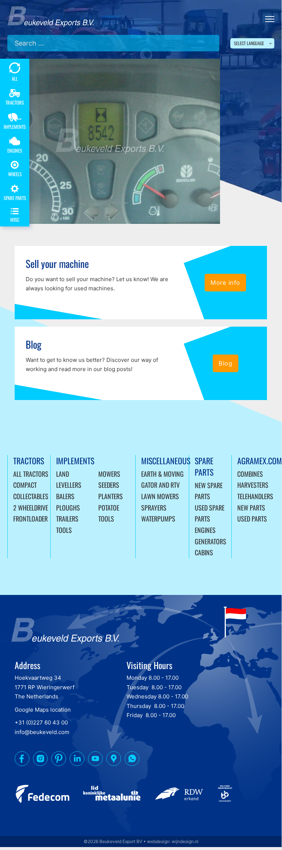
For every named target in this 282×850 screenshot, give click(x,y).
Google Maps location (43, 709)
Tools (64, 530)
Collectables (30, 496)
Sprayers (153, 507)
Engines (205, 530)
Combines (250, 474)
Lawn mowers (160, 496)
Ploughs (68, 507)
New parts (251, 507)
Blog (225, 363)
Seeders (108, 485)
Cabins (204, 552)
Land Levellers (68, 479)
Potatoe (108, 507)
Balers (65, 496)
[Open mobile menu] (269, 19)
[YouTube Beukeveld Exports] (95, 760)
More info (225, 282)
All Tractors (30, 474)
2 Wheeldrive (30, 507)
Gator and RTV (160, 485)
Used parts (252, 518)
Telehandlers (255, 496)
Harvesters (252, 485)
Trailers (67, 518)
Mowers (109, 474)
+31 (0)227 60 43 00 (41, 722)
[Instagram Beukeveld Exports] (40, 760)
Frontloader (30, 518)
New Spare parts (209, 490)
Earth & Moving (162, 474)
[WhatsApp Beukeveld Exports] (132, 760)
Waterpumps (158, 518)
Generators (210, 541)
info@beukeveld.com (42, 732)
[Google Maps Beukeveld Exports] (113, 760)
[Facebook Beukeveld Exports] (22, 760)
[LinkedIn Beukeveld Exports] (77, 760)
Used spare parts (209, 513)
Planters (110, 496)
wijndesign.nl (185, 841)
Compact (25, 485)
